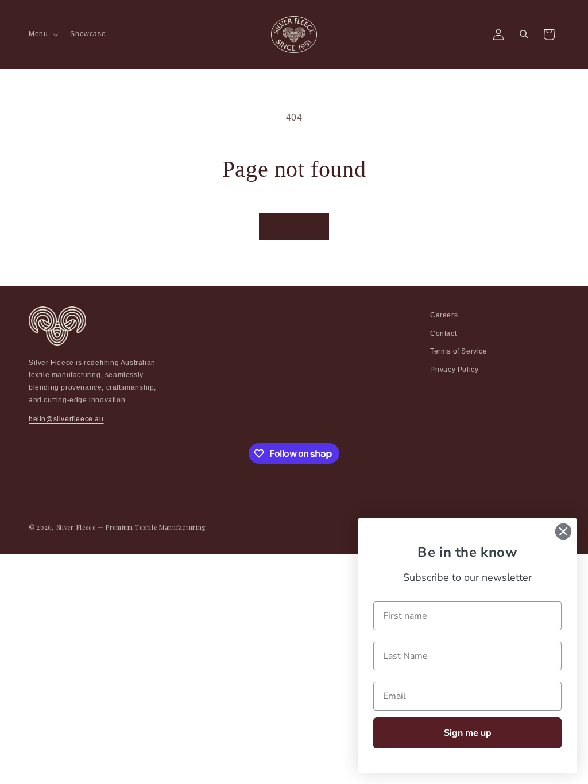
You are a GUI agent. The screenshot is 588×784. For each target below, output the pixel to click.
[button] (42, 34)
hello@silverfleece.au (66, 419)
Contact (443, 333)
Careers (444, 315)
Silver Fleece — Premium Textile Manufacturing (131, 527)
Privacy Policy (454, 370)
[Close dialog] (563, 531)
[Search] (523, 34)
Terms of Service (459, 351)
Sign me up (468, 733)
